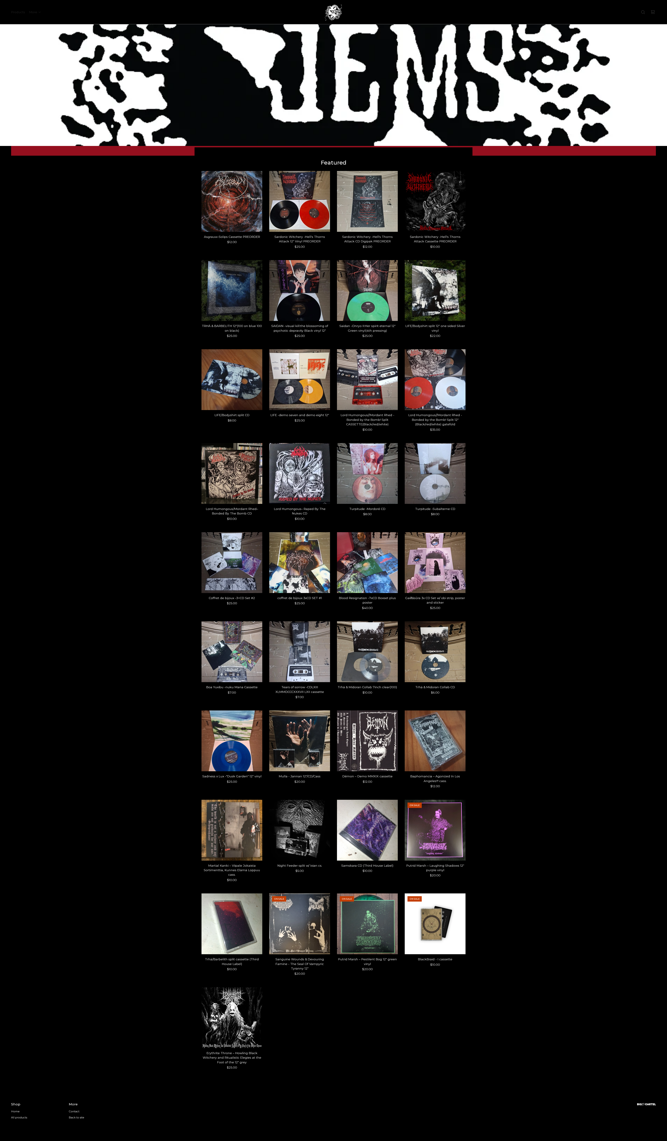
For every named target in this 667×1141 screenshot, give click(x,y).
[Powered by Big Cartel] (646, 1104)
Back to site (76, 1117)
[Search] (643, 12)
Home (15, 1111)
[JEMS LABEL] (333, 12)
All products (19, 1117)
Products (18, 12)
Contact (74, 1111)
